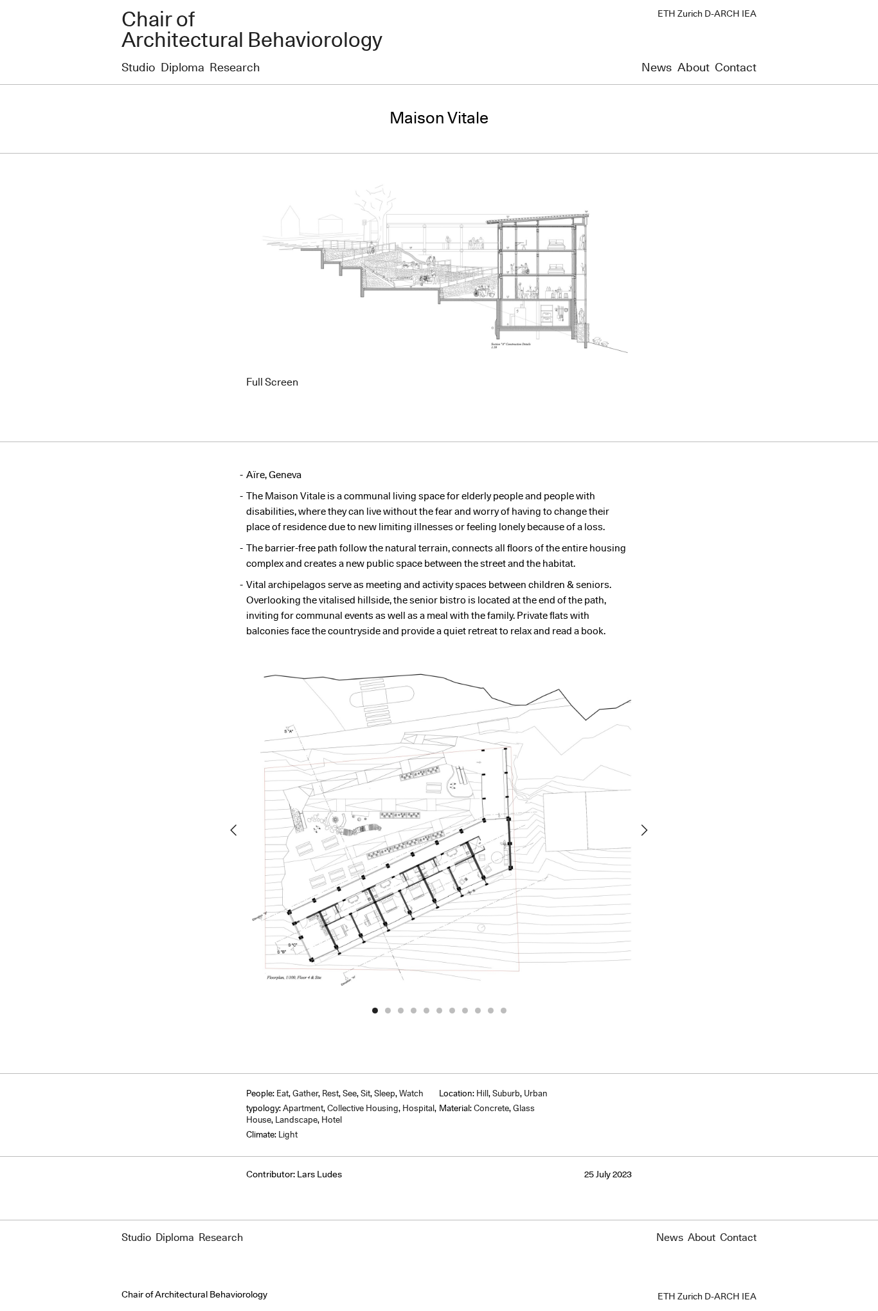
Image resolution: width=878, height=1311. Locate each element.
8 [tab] (465, 1010)
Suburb (506, 1094)
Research (235, 68)
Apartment (303, 1109)
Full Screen (272, 382)
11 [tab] (503, 1010)
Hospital (418, 1109)
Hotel (331, 1120)
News (656, 68)
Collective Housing (363, 1109)
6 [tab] (439, 1010)
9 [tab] (477, 1010)
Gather (305, 1094)
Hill (482, 1094)
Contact (736, 68)
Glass (524, 1109)
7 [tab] (452, 1010)
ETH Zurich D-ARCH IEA (707, 14)
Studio (138, 68)
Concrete (491, 1109)
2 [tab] (387, 1010)
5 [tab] (426, 1010)
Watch (411, 1094)
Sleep (384, 1094)
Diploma (182, 68)
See (350, 1094)
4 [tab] (413, 1010)
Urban (536, 1094)
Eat (282, 1094)
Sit (365, 1094)
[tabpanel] (439, 830)
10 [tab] (490, 1010)
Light (288, 1135)
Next (644, 830)
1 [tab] (375, 1010)
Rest (330, 1094)
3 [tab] (400, 1010)
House (258, 1120)
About (693, 68)
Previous (233, 830)
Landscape (296, 1120)
